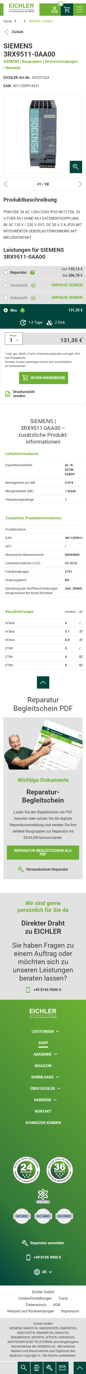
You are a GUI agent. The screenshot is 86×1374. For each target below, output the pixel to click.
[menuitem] (43, 682)
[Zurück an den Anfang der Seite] (43, 682)
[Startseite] (21, 8)
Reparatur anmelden (47, 1243)
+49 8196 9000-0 (47, 990)
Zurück (17, 32)
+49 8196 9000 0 (47, 1257)
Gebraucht (22, 298)
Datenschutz (36, 1305)
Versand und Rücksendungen (30, 1311)
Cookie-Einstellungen (35, 1298)
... (20, 21)
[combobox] (14, 339)
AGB (56, 1305)
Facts (63, 1298)
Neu (16, 310)
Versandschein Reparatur (47, 869)
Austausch (22, 285)
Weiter (80, 184)
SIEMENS (11, 61)
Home (7, 21)
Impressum (70, 1311)
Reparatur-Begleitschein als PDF (43, 852)
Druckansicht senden (24, 394)
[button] (54, 9)
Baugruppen (32, 61)
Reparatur (21, 272)
